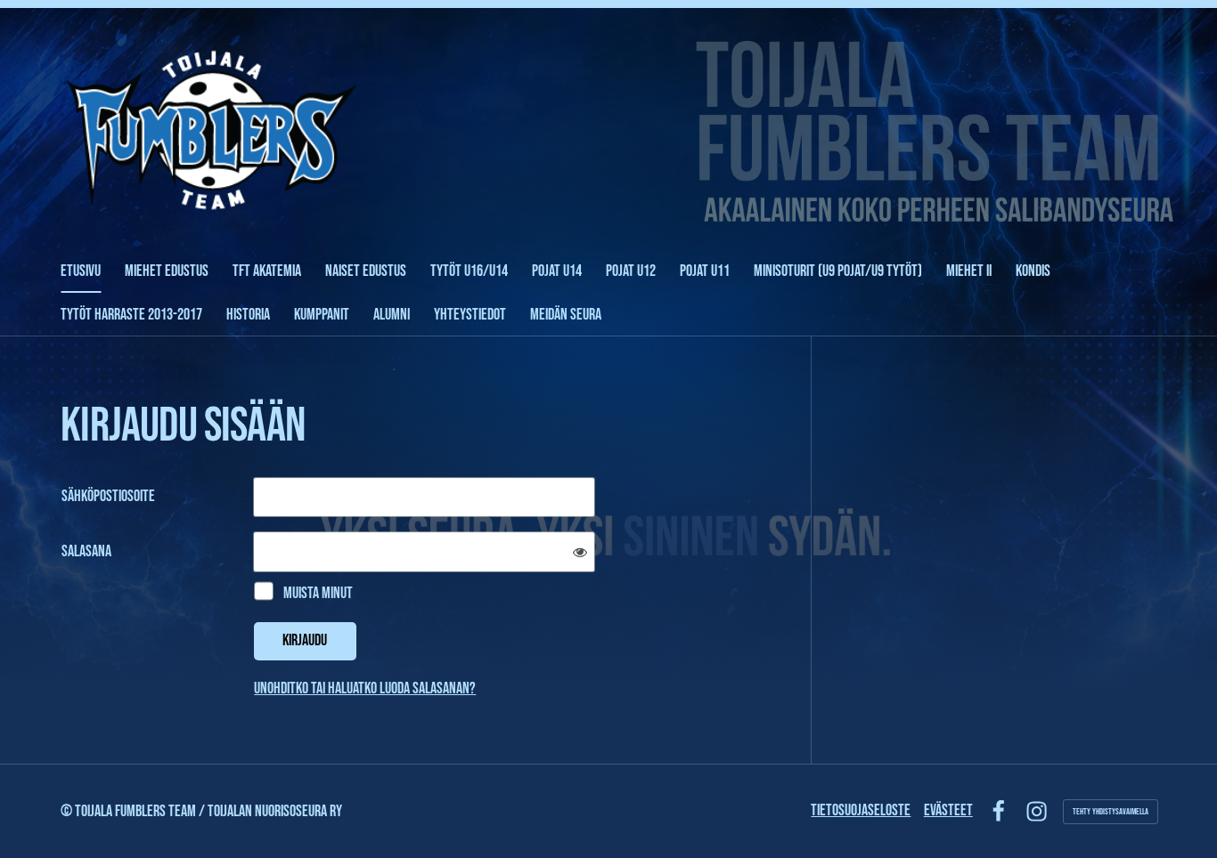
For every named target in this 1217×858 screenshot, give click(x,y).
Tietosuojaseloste (861, 810)
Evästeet (948, 810)
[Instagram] (1036, 811)
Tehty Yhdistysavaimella (1110, 811)
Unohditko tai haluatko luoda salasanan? (365, 688)
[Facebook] (998, 811)
